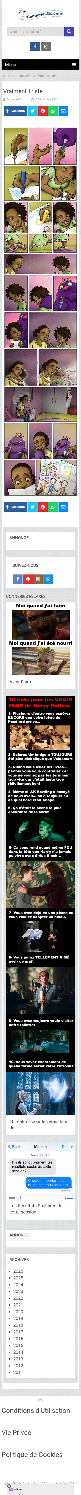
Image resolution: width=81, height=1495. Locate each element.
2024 (18, 1284)
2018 (18, 1325)
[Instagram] (38, 579)
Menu (10, 64)
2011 (18, 1372)
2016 (18, 1338)
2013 (18, 1359)
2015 (18, 1345)
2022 (18, 1298)
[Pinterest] (28, 579)
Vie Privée (16, 1432)
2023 (18, 1291)
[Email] (48, 579)
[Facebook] (17, 579)
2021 (18, 1305)
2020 (18, 1311)
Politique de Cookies (32, 1455)
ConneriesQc (15, 99)
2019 (18, 1318)
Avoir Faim (20, 681)
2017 (18, 1332)
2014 (18, 1352)
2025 (18, 1278)
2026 (18, 1271)
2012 (18, 1365)
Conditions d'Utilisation (36, 1410)
